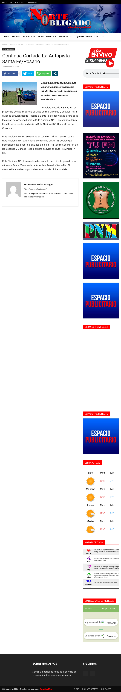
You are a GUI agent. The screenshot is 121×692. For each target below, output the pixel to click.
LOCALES (16, 36)
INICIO (4, 2)
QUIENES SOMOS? (17, 2)
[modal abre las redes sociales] (55, 73)
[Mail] (116, 2)
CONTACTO (32, 2)
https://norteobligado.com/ (35, 189)
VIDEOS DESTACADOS (47, 36)
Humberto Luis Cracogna (38, 184)
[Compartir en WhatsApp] (43, 73)
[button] (115, 36)
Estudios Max (46, 689)
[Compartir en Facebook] (10, 73)
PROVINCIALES (29, 36)
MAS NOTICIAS (65, 36)
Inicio (4, 44)
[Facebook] (111, 2)
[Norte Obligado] (60, 18)
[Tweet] (28, 73)
